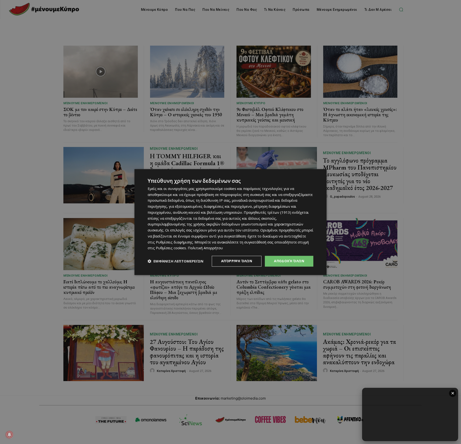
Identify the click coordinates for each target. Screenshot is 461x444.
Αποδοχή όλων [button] (289, 261)
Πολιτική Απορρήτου (205, 248)
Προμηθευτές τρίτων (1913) (267, 212)
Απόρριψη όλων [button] (236, 261)
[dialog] (230, 222)
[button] (175, 261)
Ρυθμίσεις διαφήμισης (174, 242)
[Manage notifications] (9, 434)
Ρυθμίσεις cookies (171, 248)
